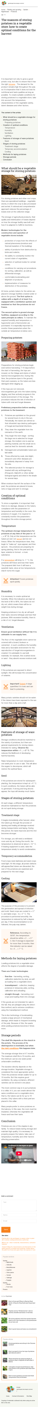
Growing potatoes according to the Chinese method (22, 1344)
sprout (19, 539)
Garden (5, 1260)
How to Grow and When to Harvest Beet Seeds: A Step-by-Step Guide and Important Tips (22, 1302)
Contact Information (18, 1396)
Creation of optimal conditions (15, 125)
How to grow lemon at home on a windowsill (23, 1329)
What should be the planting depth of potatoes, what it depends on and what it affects (21, 1360)
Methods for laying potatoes (14, 154)
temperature (9, 560)
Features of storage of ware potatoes (18, 138)
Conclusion (7, 160)
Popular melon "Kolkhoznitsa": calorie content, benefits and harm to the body (21, 1311)
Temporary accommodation (16, 149)
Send (6, 1229)
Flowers (5, 1289)
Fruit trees (9, 1287)
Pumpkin (8, 1280)
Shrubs (8, 1284)
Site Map (29, 1396)
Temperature (10, 128)
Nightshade (9, 1262)
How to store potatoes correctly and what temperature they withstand (21, 1376)
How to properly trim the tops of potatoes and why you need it (21, 1352)
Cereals (8, 1275)
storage (12, 84)
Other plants (10, 1272)
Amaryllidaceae (10, 1267)
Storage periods (9, 157)
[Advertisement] (19, 57)
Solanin (23, 684)
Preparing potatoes (12, 122)
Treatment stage (11, 146)
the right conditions (10, 1048)
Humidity (8, 130)
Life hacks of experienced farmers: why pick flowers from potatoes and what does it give (22, 1368)
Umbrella (8, 1264)
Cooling (8, 152)
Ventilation (9, 133)
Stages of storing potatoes (14, 144)
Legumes (9, 1270)
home (7, 1396)
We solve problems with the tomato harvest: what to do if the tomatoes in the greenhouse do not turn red (22, 1320)
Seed (7, 141)
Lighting (8, 136)
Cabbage (9, 1277)
